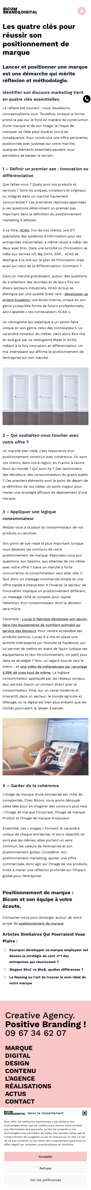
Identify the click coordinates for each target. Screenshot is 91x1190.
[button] (85, 1113)
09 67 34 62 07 (35, 1033)
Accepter (45, 1157)
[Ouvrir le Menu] (81, 11)
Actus (15, 1093)
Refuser (46, 1168)
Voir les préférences (45, 1180)
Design (17, 1063)
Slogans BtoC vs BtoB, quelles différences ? (46, 969)
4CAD (24, 230)
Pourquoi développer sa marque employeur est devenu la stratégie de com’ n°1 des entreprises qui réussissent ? (48, 956)
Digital (17, 1055)
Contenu (20, 1071)
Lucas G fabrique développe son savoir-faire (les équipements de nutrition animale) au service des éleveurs (45, 625)
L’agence (20, 1078)
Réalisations (28, 1086)
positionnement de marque (41, 923)
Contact (20, 1101)
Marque (19, 1048)
